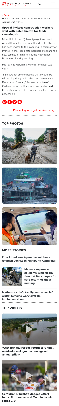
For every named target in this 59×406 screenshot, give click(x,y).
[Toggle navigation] (53, 4)
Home (5, 18)
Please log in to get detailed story (34, 110)
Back (6, 15)
